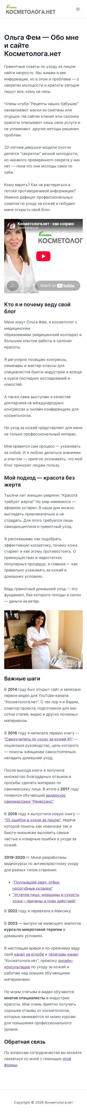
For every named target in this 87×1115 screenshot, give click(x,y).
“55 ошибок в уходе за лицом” (32, 820)
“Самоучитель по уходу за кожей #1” (38, 739)
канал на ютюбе (29, 954)
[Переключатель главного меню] (78, 9)
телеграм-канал (63, 954)
